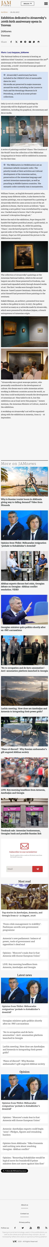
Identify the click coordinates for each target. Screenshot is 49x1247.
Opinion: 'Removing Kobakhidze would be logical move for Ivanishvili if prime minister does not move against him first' (24, 1160)
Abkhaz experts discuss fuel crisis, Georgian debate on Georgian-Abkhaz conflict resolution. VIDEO (22, 586)
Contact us (24, 1214)
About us (24, 1205)
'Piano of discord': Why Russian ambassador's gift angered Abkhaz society (24, 750)
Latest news (24, 975)
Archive (5, 12)
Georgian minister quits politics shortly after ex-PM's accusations (23, 628)
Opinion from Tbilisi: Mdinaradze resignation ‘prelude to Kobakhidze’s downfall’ (23, 544)
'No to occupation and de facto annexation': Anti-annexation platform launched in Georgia (24, 669)
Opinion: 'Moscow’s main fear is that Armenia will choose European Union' (21, 954)
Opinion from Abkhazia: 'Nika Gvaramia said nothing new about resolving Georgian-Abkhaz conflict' (23, 1146)
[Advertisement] (24, 439)
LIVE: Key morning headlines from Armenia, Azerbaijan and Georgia (23, 791)
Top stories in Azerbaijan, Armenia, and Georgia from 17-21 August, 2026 (22, 914)
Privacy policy (24, 1222)
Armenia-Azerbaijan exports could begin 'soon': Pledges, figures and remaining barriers (23, 1132)
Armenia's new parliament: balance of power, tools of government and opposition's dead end (22, 941)
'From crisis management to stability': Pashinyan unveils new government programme (22, 927)
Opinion (25, 1071)
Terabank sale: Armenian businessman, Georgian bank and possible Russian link (21, 832)
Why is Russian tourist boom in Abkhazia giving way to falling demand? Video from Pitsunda (21, 502)
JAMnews (6, 31)
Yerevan (5, 35)
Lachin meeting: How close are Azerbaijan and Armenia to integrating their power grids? (24, 710)
